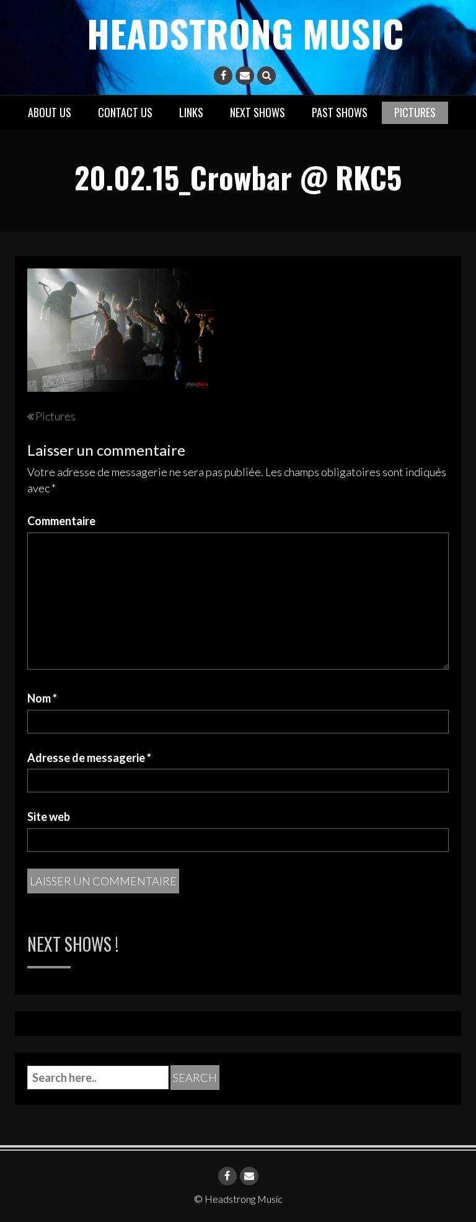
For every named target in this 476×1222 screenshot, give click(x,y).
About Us (49, 112)
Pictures (415, 112)
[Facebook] (223, 75)
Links (191, 112)
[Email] (245, 75)
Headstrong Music (245, 32)
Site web (48, 816)
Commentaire (61, 521)
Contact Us (125, 112)
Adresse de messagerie (89, 757)
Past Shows (340, 112)
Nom (42, 698)
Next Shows (257, 112)
